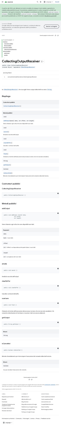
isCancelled (7, 173)
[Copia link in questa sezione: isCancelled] (11, 344)
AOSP (3, 35)
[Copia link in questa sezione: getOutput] (11, 318)
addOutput (7, 120)
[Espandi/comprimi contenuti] (13, 40)
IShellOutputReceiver (28, 67)
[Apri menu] (2, 2)
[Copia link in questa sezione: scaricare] (10, 299)
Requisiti (4, 399)
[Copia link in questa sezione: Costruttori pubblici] (21, 184)
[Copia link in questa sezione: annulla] (8, 264)
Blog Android (25, 402)
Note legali (26, 418)
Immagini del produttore (8, 408)
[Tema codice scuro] (58, 193)
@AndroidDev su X (26, 399)
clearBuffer (7, 143)
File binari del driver (7, 410)
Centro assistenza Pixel (47, 399)
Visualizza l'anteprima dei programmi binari (8, 405)
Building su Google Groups (28, 409)
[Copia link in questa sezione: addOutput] (11, 209)
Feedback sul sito (45, 418)
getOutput (7, 165)
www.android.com (46, 402)
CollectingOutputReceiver (12, 106)
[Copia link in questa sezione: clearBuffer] (11, 281)
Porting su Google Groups (28, 412)
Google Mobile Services (47, 404)
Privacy (38, 418)
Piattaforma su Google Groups (29, 407)
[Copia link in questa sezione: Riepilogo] (12, 96)
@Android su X (25, 396)
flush (5, 154)
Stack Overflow (45, 407)
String (49, 89)
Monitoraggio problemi (47, 409)
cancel (6, 131)
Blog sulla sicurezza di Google (29, 404)
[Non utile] (58, 35)
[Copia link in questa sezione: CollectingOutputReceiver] (22, 189)
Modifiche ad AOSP (50, 16)
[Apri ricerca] (38, 2)
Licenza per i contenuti (49, 384)
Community (19, 418)
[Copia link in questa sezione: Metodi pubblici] (17, 204)
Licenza (32, 418)
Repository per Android (7, 396)
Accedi (57, 2)
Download (4, 402)
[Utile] (55, 35)
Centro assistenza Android (48, 396)
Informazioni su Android (8, 418)
